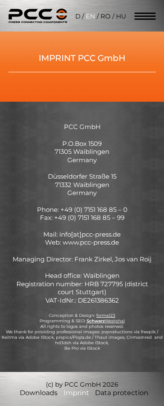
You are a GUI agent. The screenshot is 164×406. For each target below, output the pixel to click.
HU (121, 16)
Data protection (121, 393)
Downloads (39, 393)
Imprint (76, 393)
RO (106, 16)
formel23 (105, 315)
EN (90, 16)
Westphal (106, 321)
